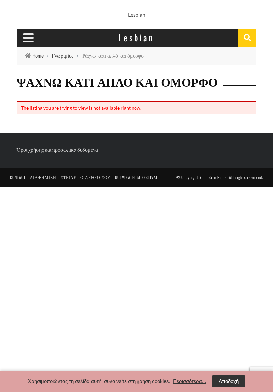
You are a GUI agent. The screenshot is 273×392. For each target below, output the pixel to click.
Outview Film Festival (136, 177)
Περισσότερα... (189, 381)
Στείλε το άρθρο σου (86, 177)
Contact (18, 177)
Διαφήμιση (43, 177)
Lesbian (136, 14)
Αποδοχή (229, 381)
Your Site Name (213, 177)
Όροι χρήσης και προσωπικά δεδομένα (57, 150)
